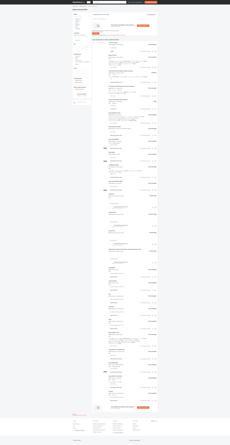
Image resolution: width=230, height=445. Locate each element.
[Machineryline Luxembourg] (79, 2)
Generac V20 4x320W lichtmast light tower (118, 99)
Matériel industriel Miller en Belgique (79, 415)
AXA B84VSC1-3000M (113, 165)
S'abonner (96, 33)
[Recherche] (94, 2)
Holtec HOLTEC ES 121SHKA (115, 376)
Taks (110, 294)
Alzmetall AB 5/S (112, 212)
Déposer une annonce (143, 25)
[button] (152, 51)
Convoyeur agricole (113, 42)
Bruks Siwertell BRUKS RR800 (115, 181)
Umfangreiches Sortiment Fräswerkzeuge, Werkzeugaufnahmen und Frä (125, 249)
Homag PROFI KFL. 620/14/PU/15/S (116, 349)
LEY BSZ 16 (111, 194)
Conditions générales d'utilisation (99, 423)
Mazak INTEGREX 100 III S (114, 113)
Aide (73, 425)
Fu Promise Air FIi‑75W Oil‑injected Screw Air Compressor (122, 86)
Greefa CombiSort (113, 280)
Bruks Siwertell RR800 (114, 139)
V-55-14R (111, 391)
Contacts (74, 427)
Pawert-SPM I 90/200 (113, 362)
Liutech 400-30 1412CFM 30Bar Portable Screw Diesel (121, 71)
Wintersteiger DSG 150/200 (115, 126)
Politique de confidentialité (98, 425)
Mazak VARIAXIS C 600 (114, 332)
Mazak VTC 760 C (112, 55)
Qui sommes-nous (76, 423)
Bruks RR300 (112, 152)
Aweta (110, 319)
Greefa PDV (111, 306)
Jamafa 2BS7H (112, 267)
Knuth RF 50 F (112, 230)
